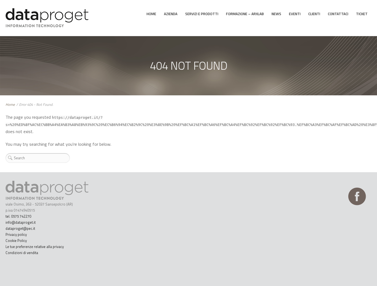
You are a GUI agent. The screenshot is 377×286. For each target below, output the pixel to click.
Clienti (314, 14)
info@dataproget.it (21, 222)
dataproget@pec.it (20, 228)
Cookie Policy (16, 240)
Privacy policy (16, 234)
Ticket (362, 14)
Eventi (295, 14)
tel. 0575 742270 (18, 216)
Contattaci (338, 14)
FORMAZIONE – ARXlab (245, 14)
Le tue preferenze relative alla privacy (35, 246)
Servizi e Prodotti (201, 14)
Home (151, 14)
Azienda (170, 14)
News (276, 14)
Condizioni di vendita (22, 252)
